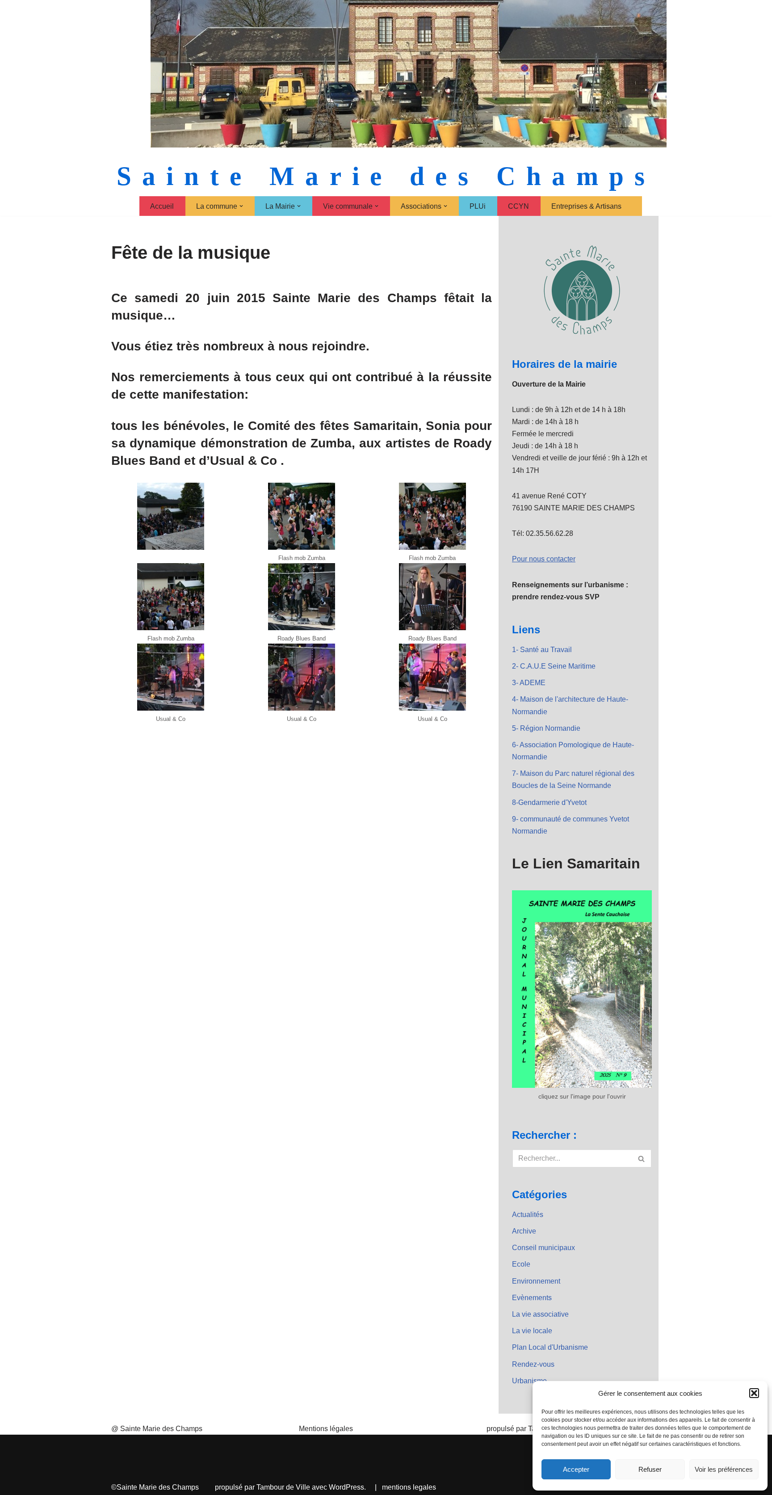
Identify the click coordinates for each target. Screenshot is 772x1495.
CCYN (518, 206)
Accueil (162, 206)
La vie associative (540, 1314)
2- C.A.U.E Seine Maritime (554, 666)
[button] (754, 1393)
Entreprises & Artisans (586, 206)
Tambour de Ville (283, 1487)
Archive (524, 1231)
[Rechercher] (642, 1158)
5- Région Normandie (546, 728)
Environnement (536, 1281)
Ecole (521, 1264)
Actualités (527, 1214)
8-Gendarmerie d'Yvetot (549, 802)
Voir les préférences (724, 1469)
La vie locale (532, 1331)
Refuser (650, 1469)
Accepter (576, 1469)
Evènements (532, 1297)
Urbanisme (529, 1381)
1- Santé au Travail (542, 649)
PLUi (478, 206)
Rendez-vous (533, 1364)
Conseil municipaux (543, 1247)
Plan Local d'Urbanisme (550, 1347)
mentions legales (409, 1487)
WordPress (346, 1487)
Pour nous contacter (543, 559)
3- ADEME (528, 682)
